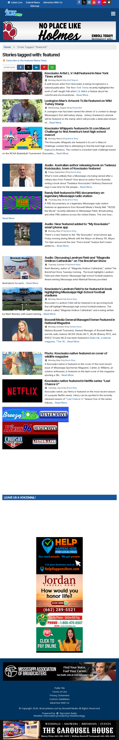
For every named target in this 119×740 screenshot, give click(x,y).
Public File (59, 687)
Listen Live (16, 2)
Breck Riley (73, 138)
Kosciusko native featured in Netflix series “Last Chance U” (77, 382)
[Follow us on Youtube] (94, 2)
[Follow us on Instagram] (89, 2)
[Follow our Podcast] (99, 2)
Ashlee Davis (76, 327)
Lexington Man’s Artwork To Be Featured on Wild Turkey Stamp (78, 102)
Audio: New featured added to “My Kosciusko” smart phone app (77, 225)
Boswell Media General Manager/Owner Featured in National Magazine (80, 321)
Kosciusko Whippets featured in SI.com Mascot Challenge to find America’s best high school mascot (77, 131)
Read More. (82, 95)
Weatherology (77, 715)
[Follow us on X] (84, 2)
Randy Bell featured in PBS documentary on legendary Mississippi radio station (74, 194)
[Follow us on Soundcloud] (104, 2)
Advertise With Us (52, 2)
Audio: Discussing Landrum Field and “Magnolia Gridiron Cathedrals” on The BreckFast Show (77, 259)
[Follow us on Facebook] (79, 2)
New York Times (79, 87)
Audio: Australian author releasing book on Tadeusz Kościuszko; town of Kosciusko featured (80, 166)
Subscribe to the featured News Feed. (26, 60)
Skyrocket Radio (68, 713)
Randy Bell (77, 108)
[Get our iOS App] (109, 2)
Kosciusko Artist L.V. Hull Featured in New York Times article (76, 74)
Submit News (33, 2)
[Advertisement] (59, 30)
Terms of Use (59, 691)
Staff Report (72, 80)
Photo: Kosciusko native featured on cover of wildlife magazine (76, 354)
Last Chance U (75, 399)
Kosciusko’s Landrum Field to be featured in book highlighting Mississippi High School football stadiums (78, 292)
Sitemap (34, 5)
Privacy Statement (59, 695)
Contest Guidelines (59, 699)
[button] (113, 13)
